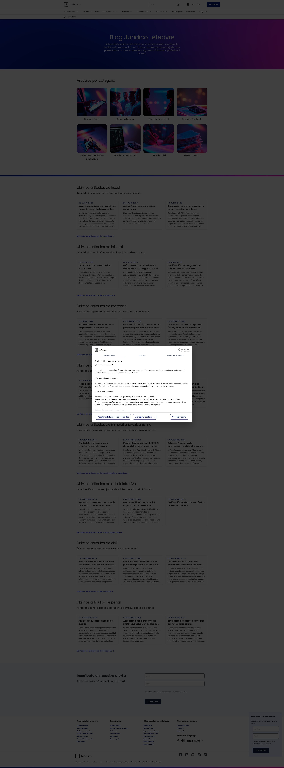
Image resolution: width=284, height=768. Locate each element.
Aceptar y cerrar (179, 417)
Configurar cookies (143, 417)
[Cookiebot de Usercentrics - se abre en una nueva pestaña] (179, 350)
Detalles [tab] (142, 356)
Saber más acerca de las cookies (109, 410)
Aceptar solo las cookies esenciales (113, 417)
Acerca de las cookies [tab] (175, 356)
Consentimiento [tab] (109, 356)
